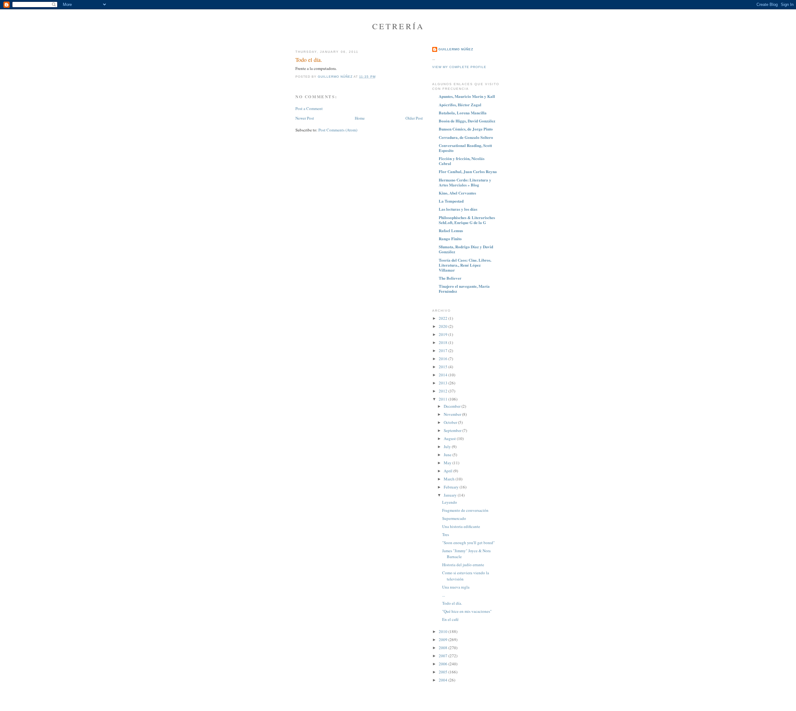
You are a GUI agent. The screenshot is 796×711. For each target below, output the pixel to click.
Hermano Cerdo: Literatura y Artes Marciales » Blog (465, 182)
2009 (443, 639)
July (448, 446)
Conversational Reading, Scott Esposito (465, 147)
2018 (443, 342)
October (451, 422)
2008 (443, 647)
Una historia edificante (461, 526)
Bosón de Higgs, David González (467, 121)
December (452, 406)
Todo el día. (452, 603)
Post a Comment (309, 108)
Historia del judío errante (463, 564)
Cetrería (398, 26)
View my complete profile (459, 67)
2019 (443, 334)
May (448, 463)
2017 (443, 350)
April (448, 471)
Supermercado (454, 518)
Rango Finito (450, 238)
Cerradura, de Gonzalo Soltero (466, 137)
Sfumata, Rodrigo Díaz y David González (466, 249)
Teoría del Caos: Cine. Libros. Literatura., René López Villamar (465, 265)
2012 (443, 391)
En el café (450, 619)
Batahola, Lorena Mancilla (463, 113)
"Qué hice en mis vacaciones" (467, 611)
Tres (445, 534)
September (453, 430)
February (452, 487)
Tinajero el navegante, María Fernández (464, 288)
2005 (443, 672)
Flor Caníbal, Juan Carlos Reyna (468, 171)
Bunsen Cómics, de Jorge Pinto (466, 129)
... (443, 595)
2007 (443, 655)
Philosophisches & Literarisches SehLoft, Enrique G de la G (467, 219)
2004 (443, 680)
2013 (443, 383)
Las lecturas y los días (458, 209)
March (450, 479)
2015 (443, 366)
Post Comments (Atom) (337, 130)
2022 (443, 318)
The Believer (450, 278)
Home (360, 118)
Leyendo (449, 502)
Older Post (414, 118)
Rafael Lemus (451, 230)
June (448, 454)
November (453, 414)
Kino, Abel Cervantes (457, 193)
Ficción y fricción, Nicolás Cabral (461, 160)
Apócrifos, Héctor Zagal (460, 105)
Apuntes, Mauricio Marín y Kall (467, 96)
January (451, 495)
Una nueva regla (456, 587)
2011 (443, 399)
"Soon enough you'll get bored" (468, 542)
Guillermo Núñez (455, 49)
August (450, 438)
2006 (443, 664)
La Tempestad (451, 201)
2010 (443, 631)
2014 (443, 375)
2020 (443, 326)
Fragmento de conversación (465, 510)
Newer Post (304, 118)
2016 (443, 358)
